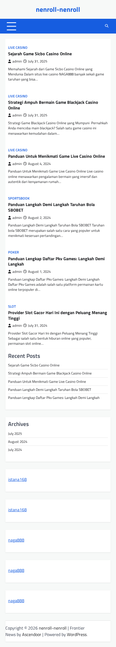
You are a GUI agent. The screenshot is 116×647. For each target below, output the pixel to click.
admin (17, 61)
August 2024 (17, 441)
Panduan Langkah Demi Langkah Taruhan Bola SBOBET (51, 207)
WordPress (77, 634)
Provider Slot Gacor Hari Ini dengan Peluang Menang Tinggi (57, 315)
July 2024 (15, 449)
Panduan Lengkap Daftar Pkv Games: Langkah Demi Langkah (56, 261)
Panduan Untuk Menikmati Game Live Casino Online (56, 156)
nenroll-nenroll (58, 9)
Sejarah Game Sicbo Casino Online (40, 53)
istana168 (17, 479)
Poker (13, 252)
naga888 (16, 540)
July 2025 (15, 433)
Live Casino (18, 48)
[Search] (107, 26)
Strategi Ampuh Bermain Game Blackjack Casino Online (53, 105)
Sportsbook (19, 198)
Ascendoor (31, 634)
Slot (12, 306)
